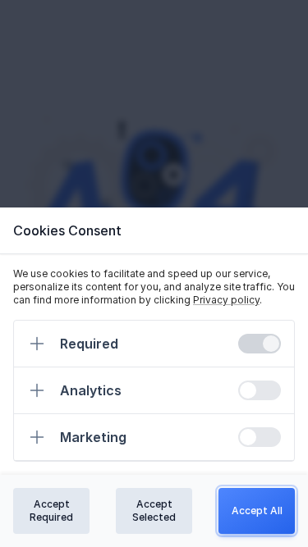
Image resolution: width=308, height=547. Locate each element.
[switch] (259, 343)
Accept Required (51, 510)
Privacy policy (226, 300)
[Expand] (37, 344)
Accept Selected (154, 510)
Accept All (257, 510)
